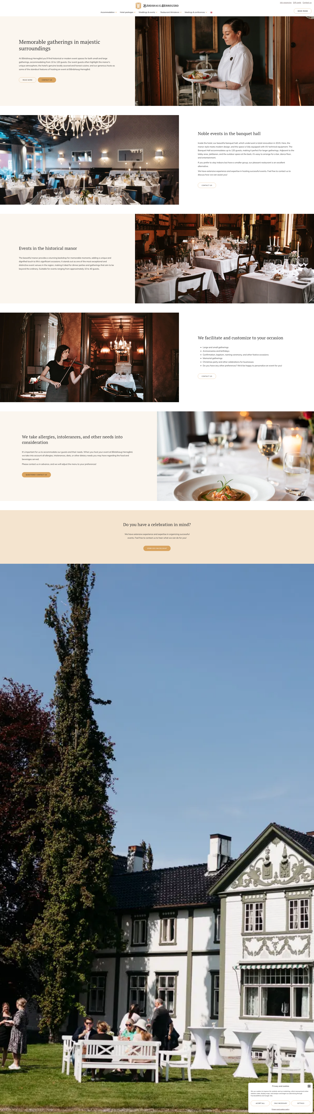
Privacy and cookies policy (280, 1109)
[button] (309, 1086)
